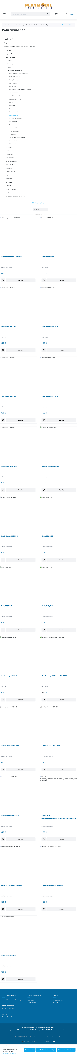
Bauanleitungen (11, 189)
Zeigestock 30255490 (8, 955)
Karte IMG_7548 (47, 606)
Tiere (7, 151)
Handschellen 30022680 (50, 466)
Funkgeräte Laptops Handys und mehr (20, 89)
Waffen (10, 60)
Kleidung (9, 147)
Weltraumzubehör (14, 131)
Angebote (7, 43)
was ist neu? (8, 39)
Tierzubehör (10, 154)
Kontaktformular (7, 1017)
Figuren (8, 50)
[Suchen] (48, 14)
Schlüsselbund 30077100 (51, 746)
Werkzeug (10, 64)
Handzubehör (10, 57)
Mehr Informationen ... (9, 1053)
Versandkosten (57, 1037)
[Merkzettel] (56, 14)
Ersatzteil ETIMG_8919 (9, 466)
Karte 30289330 (47, 536)
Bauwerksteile (10, 165)
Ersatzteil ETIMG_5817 (9, 396)
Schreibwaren (13, 121)
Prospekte (9, 179)
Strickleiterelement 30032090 (11, 885)
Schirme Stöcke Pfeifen (15, 118)
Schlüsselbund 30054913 (10, 746)
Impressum (31, 1000)
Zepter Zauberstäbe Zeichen (17, 137)
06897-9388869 (8, 1005)
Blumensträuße (13, 144)
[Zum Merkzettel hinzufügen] (3, 280)
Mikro (7, 175)
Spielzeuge (12, 124)
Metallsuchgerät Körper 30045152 (54, 676)
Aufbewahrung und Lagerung (15, 196)
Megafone (12, 105)
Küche (9, 67)
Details (20, 280)
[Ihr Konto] (61, 14)
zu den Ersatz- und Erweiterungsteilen (19, 47)
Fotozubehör (12, 86)
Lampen (11, 102)
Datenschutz (32, 1002)
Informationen (34, 995)
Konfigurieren (29, 1050)
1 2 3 (7, 192)
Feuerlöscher (13, 83)
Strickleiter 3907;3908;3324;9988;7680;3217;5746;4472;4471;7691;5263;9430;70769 (59, 817)
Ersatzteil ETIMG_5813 (9, 326)
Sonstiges (9, 186)
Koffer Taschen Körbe (15, 99)
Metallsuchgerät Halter (9, 676)
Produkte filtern (39, 203)
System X (9, 168)
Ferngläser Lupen (14, 80)
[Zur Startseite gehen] (38, 6)
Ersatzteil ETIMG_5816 (50, 326)
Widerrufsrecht (58, 1000)
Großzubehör (10, 158)
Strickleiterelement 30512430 (52, 885)
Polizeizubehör (14, 115)
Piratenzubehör (13, 112)
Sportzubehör (13, 128)
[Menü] (4, 14)
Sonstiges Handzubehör (15, 70)
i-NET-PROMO (50, 1042)
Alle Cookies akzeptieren (66, 1050)
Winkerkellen (13, 134)
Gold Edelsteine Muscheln (16, 96)
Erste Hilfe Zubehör (14, 76)
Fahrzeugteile (10, 172)
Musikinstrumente (14, 108)
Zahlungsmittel (13, 92)
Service (56, 995)
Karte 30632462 (6, 606)
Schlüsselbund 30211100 (10, 816)
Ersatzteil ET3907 (48, 257)
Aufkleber (9, 182)
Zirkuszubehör (13, 141)
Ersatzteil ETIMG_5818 (50, 396)
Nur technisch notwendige (46, 1050)
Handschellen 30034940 (9, 536)
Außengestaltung (11, 161)
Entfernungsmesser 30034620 (11, 257)
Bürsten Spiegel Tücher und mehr (18, 73)
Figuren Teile (10, 54)
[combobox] (28, 14)
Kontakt (56, 1002)
